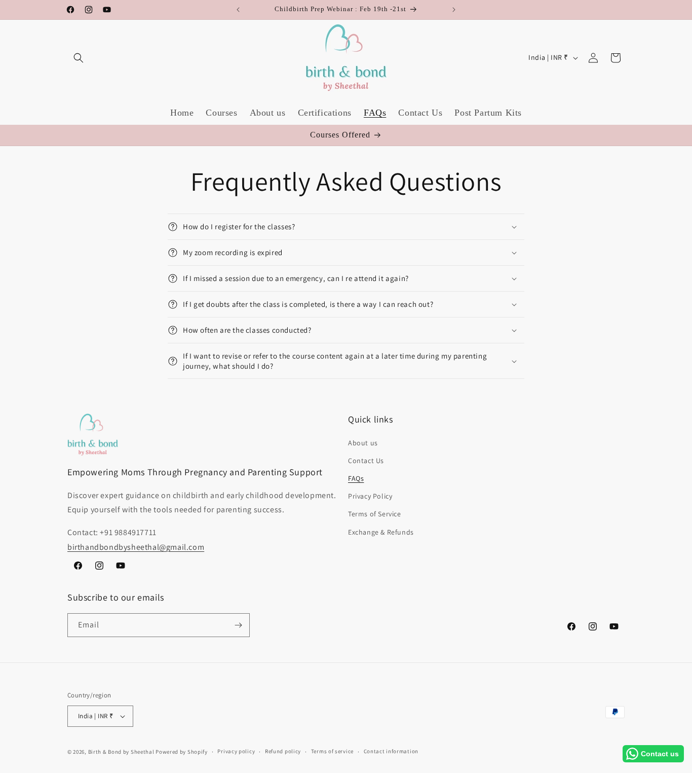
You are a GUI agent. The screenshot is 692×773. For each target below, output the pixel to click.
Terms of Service (374, 513)
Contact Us (366, 460)
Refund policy (283, 751)
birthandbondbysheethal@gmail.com (135, 547)
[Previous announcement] (238, 9)
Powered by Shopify (182, 751)
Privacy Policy (370, 496)
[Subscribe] (238, 625)
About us (363, 442)
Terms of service (332, 751)
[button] (78, 58)
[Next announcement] (454, 9)
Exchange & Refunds (381, 532)
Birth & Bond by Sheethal (121, 751)
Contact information (391, 751)
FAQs (356, 478)
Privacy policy (236, 751)
